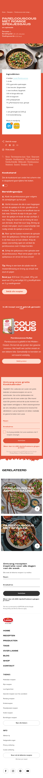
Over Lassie (10, 651)
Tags (6, 646)
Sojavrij (17, 164)
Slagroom (35, 156)
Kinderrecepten (8, 703)
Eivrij (31, 164)
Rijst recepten (7, 684)
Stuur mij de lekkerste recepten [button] (21, 755)
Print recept (10, 149)
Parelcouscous (33, 162)
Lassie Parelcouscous (20, 78)
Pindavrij (24, 164)
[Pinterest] (20, 771)
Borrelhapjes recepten (10, 717)
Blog (6, 656)
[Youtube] (27, 771)
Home (3, 12)
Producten (10, 641)
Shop (6, 661)
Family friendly (11, 162)
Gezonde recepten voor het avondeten (15, 694)
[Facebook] (5, 771)
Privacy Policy (14, 453)
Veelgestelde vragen (9, 740)
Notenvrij (9, 164)
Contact (8, 666)
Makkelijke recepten (9, 679)
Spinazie (9, 159)
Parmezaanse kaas (18, 156)
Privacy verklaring (8, 745)
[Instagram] (13, 771)
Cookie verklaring (8, 750)
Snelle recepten (8, 713)
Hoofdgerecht (18, 159)
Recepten (10, 12)
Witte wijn (22, 162)
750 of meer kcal (32, 159)
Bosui (8, 156)
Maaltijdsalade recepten (10, 708)
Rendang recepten (9, 698)
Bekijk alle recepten (14, 291)
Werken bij (6, 735)
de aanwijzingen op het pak (14, 199)
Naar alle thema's (21, 723)
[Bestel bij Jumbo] (17, 126)
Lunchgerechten (8, 689)
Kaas (28, 156)
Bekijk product (22, 361)
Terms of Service (25, 453)
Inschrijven (21, 440)
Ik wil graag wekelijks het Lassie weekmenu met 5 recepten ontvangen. (22, 433)
